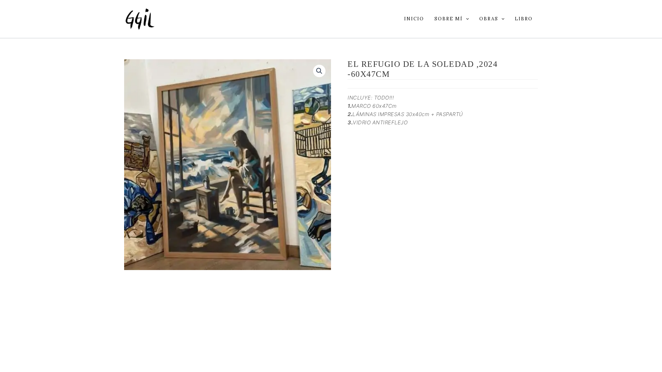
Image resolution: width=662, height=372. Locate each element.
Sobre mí (448, 19)
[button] (319, 71)
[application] (466, 19)
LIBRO (524, 19)
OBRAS (488, 19)
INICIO (414, 19)
